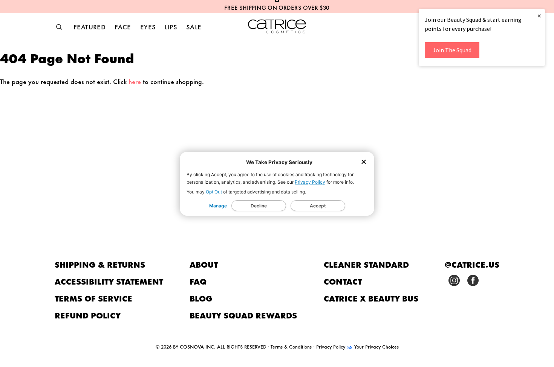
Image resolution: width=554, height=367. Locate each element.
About (204, 264)
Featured (89, 26)
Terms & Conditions (291, 346)
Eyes (148, 26)
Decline (259, 206)
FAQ (198, 281)
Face (123, 26)
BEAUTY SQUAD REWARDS (243, 315)
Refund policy (88, 315)
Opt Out (214, 192)
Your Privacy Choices (376, 346)
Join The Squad (452, 50)
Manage (218, 206)
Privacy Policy (310, 182)
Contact (343, 281)
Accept (318, 206)
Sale (194, 26)
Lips (171, 26)
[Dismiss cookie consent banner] (363, 162)
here (135, 81)
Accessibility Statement (109, 281)
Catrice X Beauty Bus (371, 298)
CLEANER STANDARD (366, 264)
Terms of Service (93, 298)
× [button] (539, 15)
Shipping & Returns (100, 264)
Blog (201, 298)
